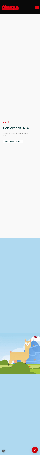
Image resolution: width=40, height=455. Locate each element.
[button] (37, 7)
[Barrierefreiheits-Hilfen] (35, 450)
